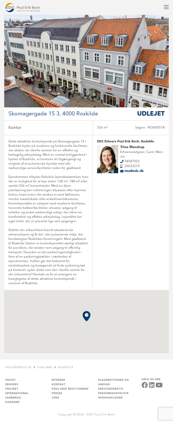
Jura (55, 398)
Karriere (12, 402)
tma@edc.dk (134, 171)
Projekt (11, 389)
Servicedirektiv (110, 389)
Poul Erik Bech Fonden (70, 389)
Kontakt (59, 384)
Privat (10, 380)
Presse (57, 393)
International (16, 393)
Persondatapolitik (113, 393)
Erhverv (11, 384)
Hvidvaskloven (110, 398)
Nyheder (58, 380)
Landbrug (13, 398)
